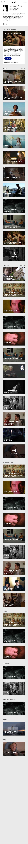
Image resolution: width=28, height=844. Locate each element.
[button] (1, 2)
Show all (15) (22, 265)
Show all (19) (22, 68)
